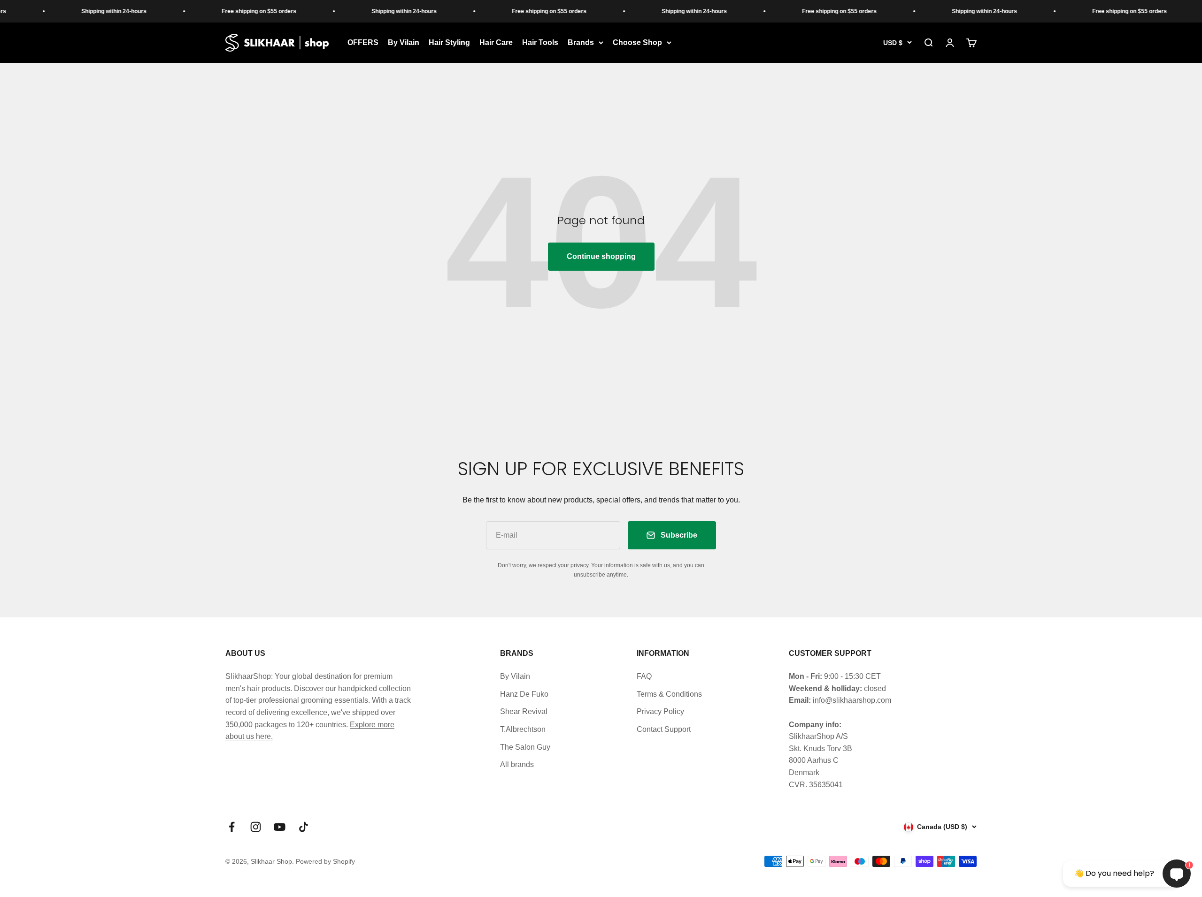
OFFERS (362, 42)
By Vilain (403, 42)
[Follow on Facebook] (231, 827)
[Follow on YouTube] (279, 827)
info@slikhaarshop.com (852, 700)
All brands (517, 764)
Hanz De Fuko (524, 694)
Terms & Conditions (669, 694)
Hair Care (496, 42)
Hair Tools (540, 42)
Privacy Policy (660, 711)
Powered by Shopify (325, 861)
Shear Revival (523, 711)
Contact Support (664, 729)
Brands (581, 42)
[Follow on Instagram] (255, 827)
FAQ (644, 676)
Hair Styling (449, 42)
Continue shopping (601, 256)
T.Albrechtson (523, 729)
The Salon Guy (525, 747)
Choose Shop (637, 42)
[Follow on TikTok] (303, 827)
